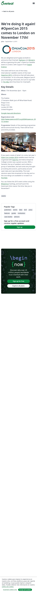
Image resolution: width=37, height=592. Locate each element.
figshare (22, 60)
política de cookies (8, 587)
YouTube (4, 178)
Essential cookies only (10, 589)
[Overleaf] (7, 3)
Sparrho (15, 160)
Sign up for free (18, 281)
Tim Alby (6, 82)
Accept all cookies (25, 590)
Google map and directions (11, 113)
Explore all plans (18, 286)
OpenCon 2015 (6, 75)
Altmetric (31, 60)
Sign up (19, 227)
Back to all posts (8, 11)
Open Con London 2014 (9, 157)
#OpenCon (5, 184)
